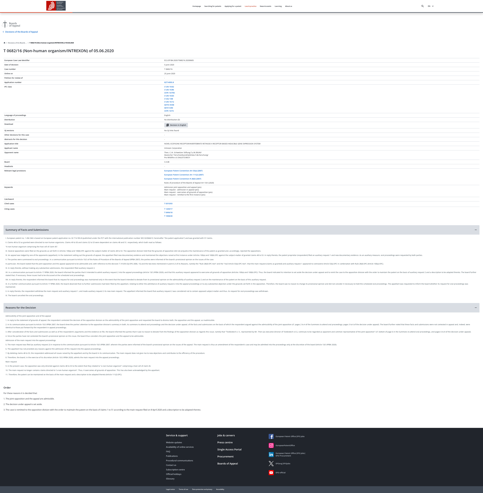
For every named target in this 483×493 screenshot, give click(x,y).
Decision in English (178, 125)
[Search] (422, 6)
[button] (241, 229)
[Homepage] (5, 43)
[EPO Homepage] (56, 6)
